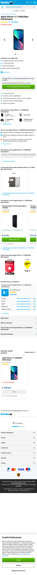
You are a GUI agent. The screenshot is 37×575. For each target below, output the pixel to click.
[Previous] (4, 40)
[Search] (34, 7)
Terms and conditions (13, 490)
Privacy (15, 489)
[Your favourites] (31, 2)
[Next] (32, 40)
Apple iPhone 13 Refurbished (9, 14)
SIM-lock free (6, 72)
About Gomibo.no (8, 489)
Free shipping (10, 243)
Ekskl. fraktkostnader (12, 395)
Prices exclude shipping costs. (18, 483)
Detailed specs (7, 124)
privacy (21, 554)
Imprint (20, 489)
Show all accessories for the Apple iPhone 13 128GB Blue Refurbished (18, 193)
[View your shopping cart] (34, 2)
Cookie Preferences (28, 489)
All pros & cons (7, 143)
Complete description (9, 161)
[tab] (15, 54)
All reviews (6, 313)
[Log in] (27, 2)
